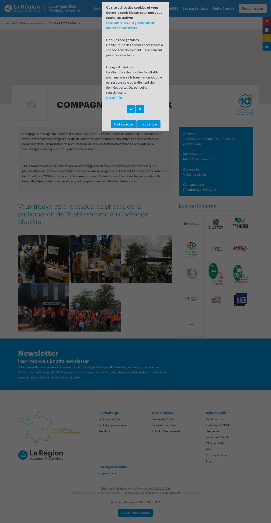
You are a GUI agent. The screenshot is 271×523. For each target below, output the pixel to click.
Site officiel (114, 97)
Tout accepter (123, 124)
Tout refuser (149, 124)
